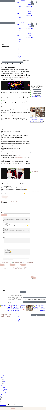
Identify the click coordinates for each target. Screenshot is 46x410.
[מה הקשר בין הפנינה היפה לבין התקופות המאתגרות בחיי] (32, 114)
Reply (5, 226)
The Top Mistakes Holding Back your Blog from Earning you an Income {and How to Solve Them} (7, 316)
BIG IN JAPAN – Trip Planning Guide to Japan (6, 317)
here (7, 118)
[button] (12, 62)
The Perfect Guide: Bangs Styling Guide (34, 191)
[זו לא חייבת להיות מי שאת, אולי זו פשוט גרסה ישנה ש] (42, 114)
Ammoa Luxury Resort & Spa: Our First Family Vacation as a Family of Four (28, 268)
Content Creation (28, 7)
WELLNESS (19, 52)
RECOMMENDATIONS (30, 6)
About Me (19, 319)
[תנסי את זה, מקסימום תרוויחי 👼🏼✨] (37, 114)
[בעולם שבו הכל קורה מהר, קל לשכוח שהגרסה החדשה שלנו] (42, 119)
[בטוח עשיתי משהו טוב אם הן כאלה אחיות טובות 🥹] (32, 109)
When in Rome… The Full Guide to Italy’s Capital (36, 171)
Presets (3, 379)
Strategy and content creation (34, 313)
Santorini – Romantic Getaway (38, 279)
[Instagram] (36, 2)
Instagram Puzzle (20, 7)
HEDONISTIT (6, 223)
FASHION (29, 4)
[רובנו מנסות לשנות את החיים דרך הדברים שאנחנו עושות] (37, 119)
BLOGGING (29, 2)
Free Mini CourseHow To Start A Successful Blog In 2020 (23, 287)
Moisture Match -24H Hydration (19, 157)
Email (2, 210)
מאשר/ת (13, 408)
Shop (17, 2)
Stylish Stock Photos (19, 4)
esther (4, 228)
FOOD (3, 390)
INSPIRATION (30, 14)
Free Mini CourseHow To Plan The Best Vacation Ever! (8, 287)
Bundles (19, 9)
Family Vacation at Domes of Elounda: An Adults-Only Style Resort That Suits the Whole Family (17, 268)
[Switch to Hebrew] (32, 0)
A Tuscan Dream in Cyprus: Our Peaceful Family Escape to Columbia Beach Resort (7, 268)
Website (2, 212)
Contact (18, 317)
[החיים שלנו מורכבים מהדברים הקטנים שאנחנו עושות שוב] (32, 119)
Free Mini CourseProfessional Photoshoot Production (37, 287)
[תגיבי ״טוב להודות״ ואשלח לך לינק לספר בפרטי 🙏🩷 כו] (37, 109)
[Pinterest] (32, 2)
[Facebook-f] (34, 2)
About (18, 1)
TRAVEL (19, 48)
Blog (27, 1)
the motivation (6, 163)
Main (3, 386)
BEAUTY (19, 50)
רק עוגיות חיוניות (8, 408)
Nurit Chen (22, 77)
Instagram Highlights (20, 6)
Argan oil (16, 147)
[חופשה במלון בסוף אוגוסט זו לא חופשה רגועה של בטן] (42, 109)
